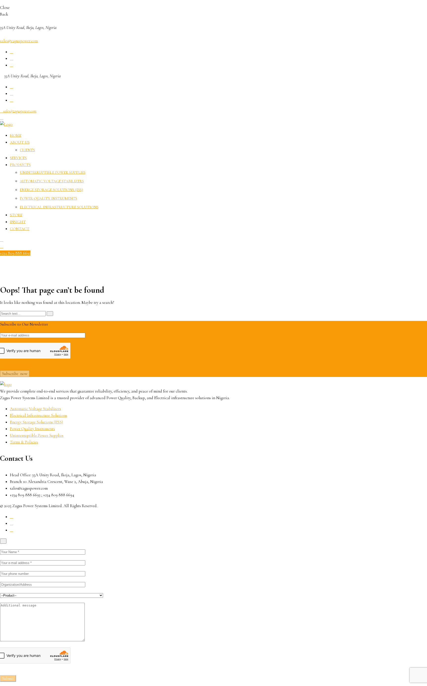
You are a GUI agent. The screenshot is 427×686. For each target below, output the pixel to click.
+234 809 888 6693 (15, 253)
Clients (27, 150)
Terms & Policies (24, 442)
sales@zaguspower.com (19, 40)
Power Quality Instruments (48, 198)
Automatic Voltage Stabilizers (52, 181)
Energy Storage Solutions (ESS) (51, 189)
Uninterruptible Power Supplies (52, 172)
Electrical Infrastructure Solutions (59, 207)
